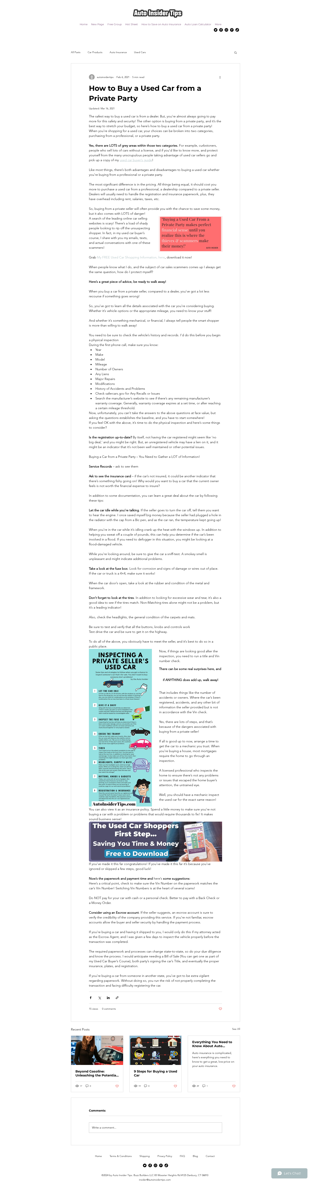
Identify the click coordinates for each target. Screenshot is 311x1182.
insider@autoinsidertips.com (155, 1179)
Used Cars (140, 52)
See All (236, 1029)
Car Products (95, 52)
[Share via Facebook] (90, 997)
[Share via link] (117, 997)
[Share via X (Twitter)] (99, 997)
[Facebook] (221, 30)
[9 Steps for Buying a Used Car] (156, 1050)
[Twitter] (215, 30)
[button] (235, 52)
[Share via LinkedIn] (108, 997)
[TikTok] (237, 30)
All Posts (75, 52)
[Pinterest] (232, 30)
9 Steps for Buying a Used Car (155, 1073)
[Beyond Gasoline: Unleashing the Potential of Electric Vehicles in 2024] (97, 1050)
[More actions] (220, 77)
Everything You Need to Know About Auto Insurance (212, 1044)
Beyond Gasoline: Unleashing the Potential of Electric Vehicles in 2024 (96, 1073)
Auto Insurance (118, 52)
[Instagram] (226, 30)
